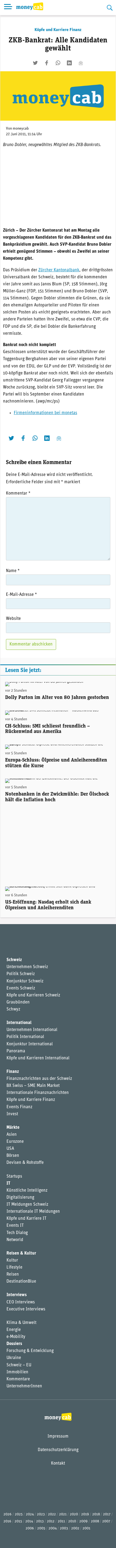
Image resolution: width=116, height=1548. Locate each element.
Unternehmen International (31, 1030)
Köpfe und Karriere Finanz (58, 30)
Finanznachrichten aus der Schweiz (39, 1079)
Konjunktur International (29, 1044)
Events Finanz (19, 1107)
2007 (106, 1521)
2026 (8, 1514)
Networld (14, 1240)
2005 (41, 1528)
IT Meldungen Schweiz (27, 1204)
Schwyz (13, 1009)
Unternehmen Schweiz (27, 967)
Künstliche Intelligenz (26, 1190)
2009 (83, 1521)
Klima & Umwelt (21, 1323)
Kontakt (58, 1463)
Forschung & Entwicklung (30, 1351)
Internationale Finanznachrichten (37, 1093)
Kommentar (18, 493)
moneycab (21, 129)
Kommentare (18, 1379)
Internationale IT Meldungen (33, 1211)
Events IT (15, 1225)
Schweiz (14, 960)
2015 (18, 1521)
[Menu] (8, 7)
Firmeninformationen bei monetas (45, 413)
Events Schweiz (20, 988)
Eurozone (15, 1142)
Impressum (58, 1436)
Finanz (12, 1072)
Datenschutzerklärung (58, 1450)
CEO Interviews (20, 1302)
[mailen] (81, 63)
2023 (41, 1514)
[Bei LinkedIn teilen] (69, 63)
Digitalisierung (20, 1197)
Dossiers (14, 1344)
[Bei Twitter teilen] (35, 63)
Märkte (12, 1127)
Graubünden (18, 1002)
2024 (30, 1514)
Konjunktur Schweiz (24, 981)
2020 (74, 1514)
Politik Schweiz (20, 974)
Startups (14, 1176)
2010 (72, 1521)
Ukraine (13, 1358)
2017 (107, 1514)
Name (13, 571)
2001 (86, 1528)
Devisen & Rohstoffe (25, 1163)
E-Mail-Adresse (21, 595)
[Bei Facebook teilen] (47, 63)
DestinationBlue (21, 1281)
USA (10, 1149)
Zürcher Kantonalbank (58, 270)
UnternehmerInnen (24, 1386)
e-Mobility (15, 1337)
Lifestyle (14, 1267)
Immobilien (17, 1372)
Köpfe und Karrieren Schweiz (33, 995)
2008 (95, 1521)
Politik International (25, 1037)
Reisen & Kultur (21, 1253)
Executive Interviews (25, 1309)
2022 (52, 1514)
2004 (53, 1528)
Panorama (15, 1051)
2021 (63, 1514)
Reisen (12, 1274)
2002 (75, 1528)
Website (13, 619)
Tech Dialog (17, 1233)
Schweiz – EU (18, 1365)
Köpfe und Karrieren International (38, 1058)
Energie (13, 1330)
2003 (64, 1528)
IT (8, 1183)
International (19, 1023)
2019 (85, 1514)
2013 (40, 1521)
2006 (30, 1528)
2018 (96, 1514)
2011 (61, 1521)
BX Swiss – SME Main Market (33, 1086)
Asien (11, 1135)
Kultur (12, 1260)
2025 (19, 1514)
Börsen (12, 1156)
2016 (7, 1521)
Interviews (16, 1295)
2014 (29, 1521)
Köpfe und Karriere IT (26, 1218)
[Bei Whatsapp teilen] (58, 63)
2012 (50, 1521)
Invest (12, 1114)
